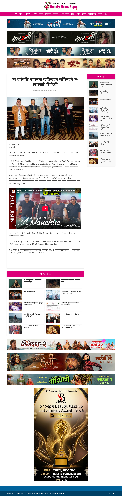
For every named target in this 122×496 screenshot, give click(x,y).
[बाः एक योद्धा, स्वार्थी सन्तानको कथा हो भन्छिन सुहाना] (94, 84)
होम (16, 14)
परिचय (28, 14)
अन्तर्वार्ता (48, 14)
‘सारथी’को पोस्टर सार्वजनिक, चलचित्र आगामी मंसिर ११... (104, 110)
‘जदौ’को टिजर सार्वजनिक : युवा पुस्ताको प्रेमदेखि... (32, 315)
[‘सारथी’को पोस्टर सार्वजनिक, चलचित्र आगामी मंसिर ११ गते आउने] (94, 110)
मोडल (72, 14)
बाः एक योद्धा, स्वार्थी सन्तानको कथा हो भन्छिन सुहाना (33, 281)
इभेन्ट (84, 14)
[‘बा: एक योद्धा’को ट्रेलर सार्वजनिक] (94, 144)
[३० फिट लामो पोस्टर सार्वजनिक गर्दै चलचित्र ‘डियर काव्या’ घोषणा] (94, 152)
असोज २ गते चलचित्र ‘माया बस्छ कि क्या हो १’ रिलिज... (105, 161)
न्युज (20, 14)
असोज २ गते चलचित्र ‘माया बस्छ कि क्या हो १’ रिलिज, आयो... (70, 327)
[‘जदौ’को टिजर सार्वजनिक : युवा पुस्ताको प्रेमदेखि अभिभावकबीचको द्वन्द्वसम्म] (94, 135)
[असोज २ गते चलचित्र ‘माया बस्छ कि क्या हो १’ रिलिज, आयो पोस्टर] (94, 161)
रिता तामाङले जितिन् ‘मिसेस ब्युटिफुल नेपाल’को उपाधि (33, 304)
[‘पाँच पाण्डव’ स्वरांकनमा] (94, 101)
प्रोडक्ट (41, 14)
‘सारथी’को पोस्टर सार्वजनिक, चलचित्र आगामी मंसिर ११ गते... (71, 292)
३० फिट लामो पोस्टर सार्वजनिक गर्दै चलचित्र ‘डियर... (33, 327)
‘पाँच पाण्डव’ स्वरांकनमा (30, 291)
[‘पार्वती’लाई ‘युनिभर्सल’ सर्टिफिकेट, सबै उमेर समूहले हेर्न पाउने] (94, 127)
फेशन (78, 14)
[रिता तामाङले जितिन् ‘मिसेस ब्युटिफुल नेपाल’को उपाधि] (94, 118)
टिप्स (35, 14)
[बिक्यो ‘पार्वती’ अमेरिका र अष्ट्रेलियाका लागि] (94, 93)
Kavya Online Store (60, 493)
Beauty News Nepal (52, 90)
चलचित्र (55, 14)
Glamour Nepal (39, 493)
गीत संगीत (65, 14)
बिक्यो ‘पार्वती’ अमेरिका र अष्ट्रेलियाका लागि (70, 281)
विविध (100, 14)
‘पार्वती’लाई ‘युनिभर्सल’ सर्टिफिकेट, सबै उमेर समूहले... (70, 304)
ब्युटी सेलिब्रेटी (92, 14)
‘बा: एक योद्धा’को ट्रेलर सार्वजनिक (70, 314)
